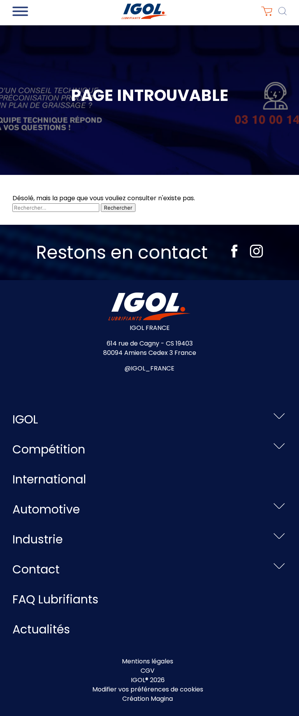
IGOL (25, 419)
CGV (148, 670)
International (49, 479)
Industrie (37, 539)
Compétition (48, 449)
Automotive (46, 509)
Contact (36, 569)
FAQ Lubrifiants (55, 599)
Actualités (41, 629)
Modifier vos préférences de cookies (147, 689)
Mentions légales (147, 661)
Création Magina (147, 698)
